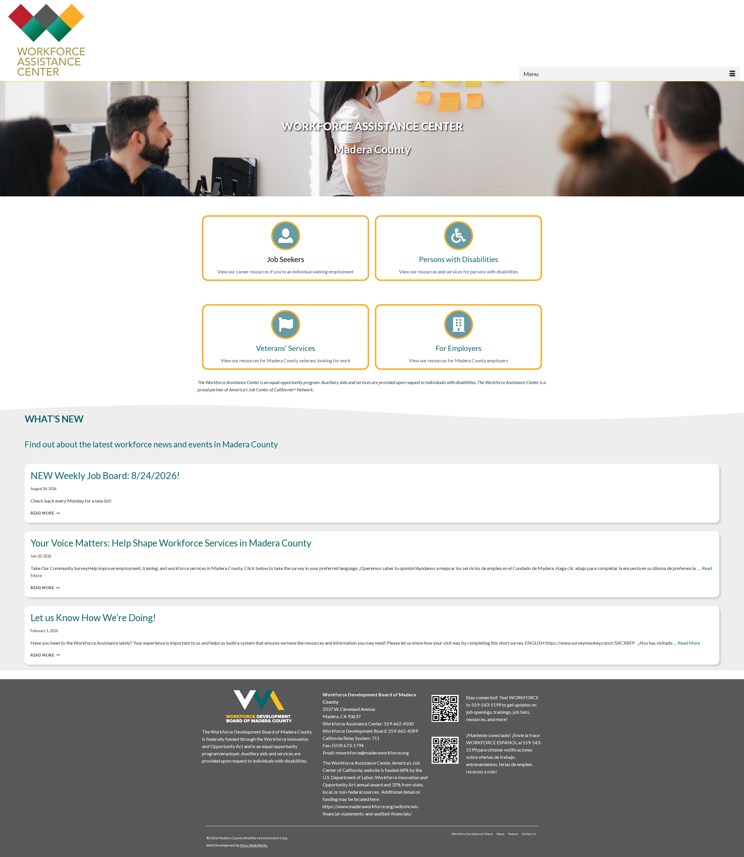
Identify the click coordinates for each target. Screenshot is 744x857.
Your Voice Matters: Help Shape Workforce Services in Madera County (171, 542)
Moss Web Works (254, 845)
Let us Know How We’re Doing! (93, 617)
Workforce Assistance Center (352, 723)
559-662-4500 (399, 723)
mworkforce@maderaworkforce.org (372, 752)
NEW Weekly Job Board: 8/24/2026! (105, 475)
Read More (45, 513)
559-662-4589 (403, 731)
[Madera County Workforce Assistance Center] (96, 40)
